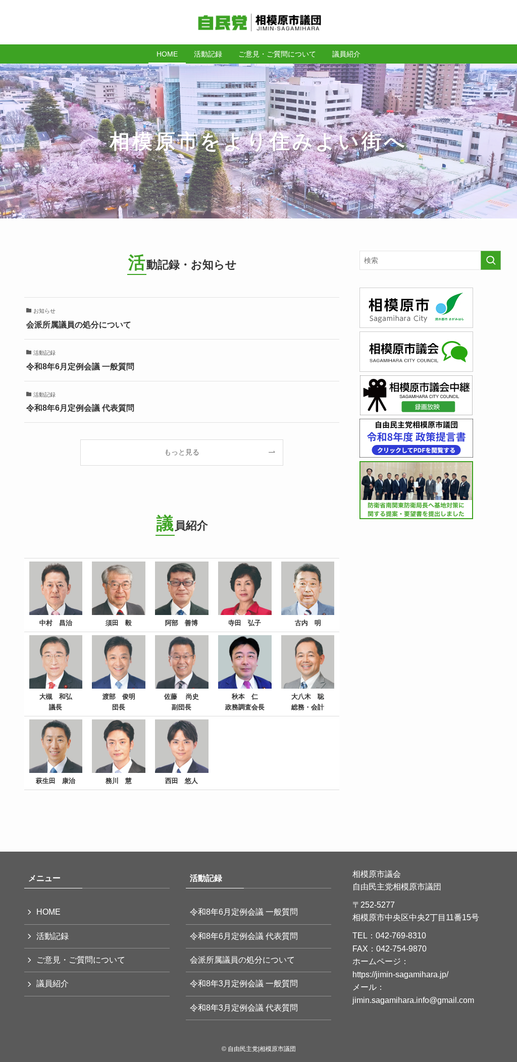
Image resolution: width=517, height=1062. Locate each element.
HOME (48, 912)
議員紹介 (52, 983)
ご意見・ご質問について (80, 960)
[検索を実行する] (491, 260)
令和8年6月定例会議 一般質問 (244, 912)
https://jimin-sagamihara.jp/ (400, 974)
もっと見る (181, 452)
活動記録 (52, 936)
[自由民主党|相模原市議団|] (258, 22)
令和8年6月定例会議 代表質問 (244, 936)
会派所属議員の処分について (242, 960)
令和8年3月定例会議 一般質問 (244, 983)
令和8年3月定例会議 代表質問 (244, 1007)
